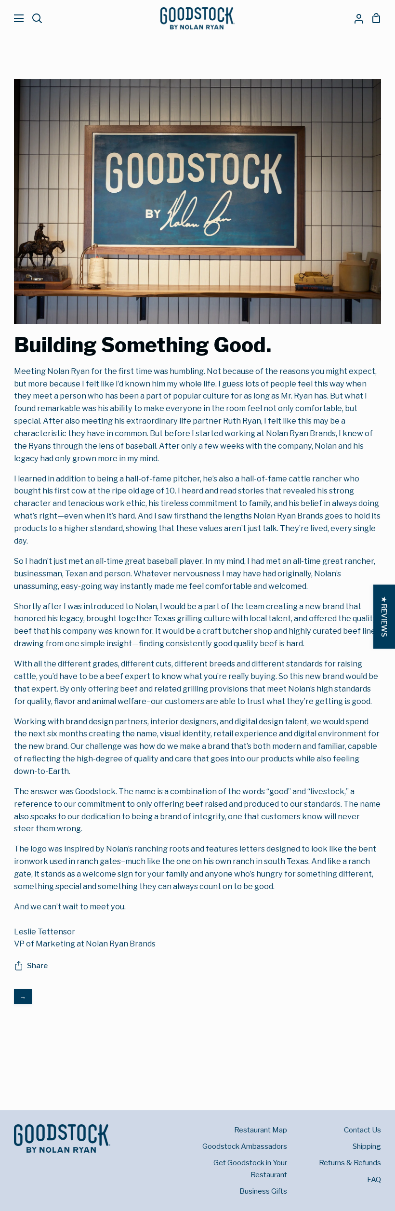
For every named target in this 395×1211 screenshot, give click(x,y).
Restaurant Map (260, 1129)
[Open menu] (12, 18)
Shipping (367, 1146)
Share (37, 965)
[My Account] (355, 18)
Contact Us (362, 1129)
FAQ (374, 1179)
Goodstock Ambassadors (244, 1146)
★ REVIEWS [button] (384, 616)
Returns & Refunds (350, 1162)
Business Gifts (263, 1191)
